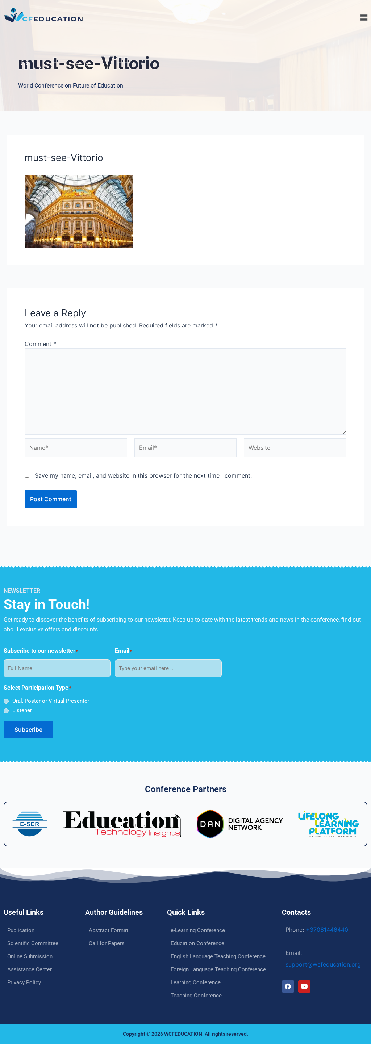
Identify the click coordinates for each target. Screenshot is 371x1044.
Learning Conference (196, 982)
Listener (22, 710)
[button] (279, 18)
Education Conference (197, 943)
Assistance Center (29, 969)
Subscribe (28, 729)
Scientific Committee (32, 943)
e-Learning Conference (198, 930)
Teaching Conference (196, 995)
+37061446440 (327, 929)
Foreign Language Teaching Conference (218, 969)
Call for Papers (107, 943)
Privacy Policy (24, 982)
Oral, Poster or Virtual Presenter (50, 701)
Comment (40, 343)
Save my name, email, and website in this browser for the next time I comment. (143, 475)
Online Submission (30, 956)
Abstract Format (108, 930)
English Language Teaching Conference (218, 956)
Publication (20, 930)
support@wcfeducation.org (323, 964)
